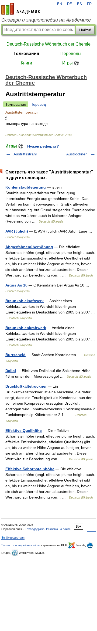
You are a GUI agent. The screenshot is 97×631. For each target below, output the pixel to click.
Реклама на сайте (58, 529)
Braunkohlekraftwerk (24, 301)
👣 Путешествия (13, 537)
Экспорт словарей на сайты (20, 545)
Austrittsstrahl (25, 154)
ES (79, 4)
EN (59, 4)
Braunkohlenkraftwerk (25, 328)
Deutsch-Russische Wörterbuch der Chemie (48, 44)
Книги (26, 63)
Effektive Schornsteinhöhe (29, 469)
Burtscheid (15, 355)
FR (89, 4)
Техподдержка (34, 529)
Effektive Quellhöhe (23, 430)
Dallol (10, 371)
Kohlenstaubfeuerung (25, 187)
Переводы (70, 53)
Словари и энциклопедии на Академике (46, 20)
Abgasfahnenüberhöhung (29, 247)
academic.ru (20, 9)
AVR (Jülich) (16, 231)
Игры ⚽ (70, 63)
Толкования (26, 53)
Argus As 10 (16, 285)
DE (69, 4)
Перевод (38, 104)
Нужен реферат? (43, 146)
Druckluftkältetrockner (26, 386)
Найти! (85, 30)
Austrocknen (77, 154)
